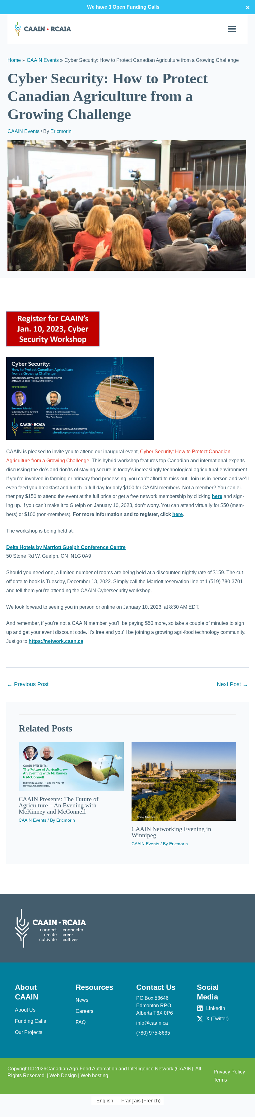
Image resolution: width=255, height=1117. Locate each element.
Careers (84, 1011)
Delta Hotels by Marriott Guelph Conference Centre (66, 547)
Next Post (232, 684)
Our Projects (28, 1032)
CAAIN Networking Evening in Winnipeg (171, 831)
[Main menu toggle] (232, 29)
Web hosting (94, 1075)
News (82, 1000)
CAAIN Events (23, 131)
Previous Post (28, 684)
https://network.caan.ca (56, 641)
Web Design (63, 1075)
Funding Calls (30, 1021)
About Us (25, 1010)
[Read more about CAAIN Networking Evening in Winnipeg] (184, 781)
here (217, 496)
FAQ (81, 1022)
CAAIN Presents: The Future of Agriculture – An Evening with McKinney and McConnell (59, 805)
